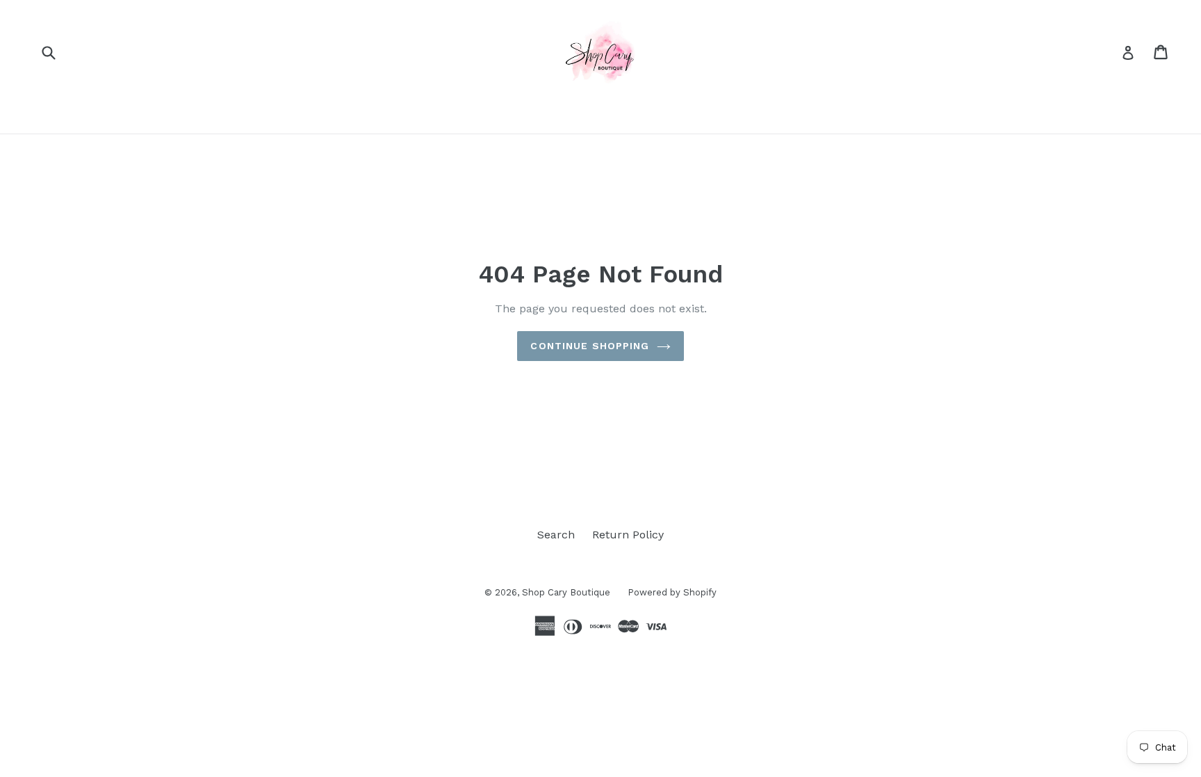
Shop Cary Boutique (566, 592)
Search (556, 534)
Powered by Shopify (672, 592)
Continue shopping (589, 345)
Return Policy (628, 534)
